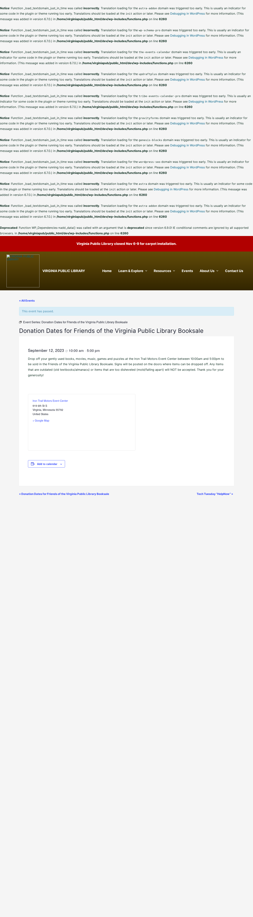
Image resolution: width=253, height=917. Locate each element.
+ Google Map (41, 420)
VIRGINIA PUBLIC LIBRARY (63, 271)
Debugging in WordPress (187, 13)
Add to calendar (47, 464)
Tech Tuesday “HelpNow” (215, 494)
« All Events (27, 300)
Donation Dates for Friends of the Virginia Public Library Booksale (64, 494)
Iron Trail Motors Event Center (50, 401)
